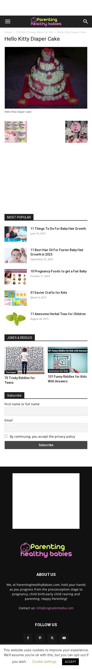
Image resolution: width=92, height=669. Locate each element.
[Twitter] (52, 638)
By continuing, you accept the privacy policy (42, 436)
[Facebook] (27, 638)
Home (8, 32)
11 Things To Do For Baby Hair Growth (58, 228)
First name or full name (22, 404)
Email (8, 420)
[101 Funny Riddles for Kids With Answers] (68, 360)
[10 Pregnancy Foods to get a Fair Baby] (15, 276)
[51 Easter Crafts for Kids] (15, 298)
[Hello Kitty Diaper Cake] (46, 108)
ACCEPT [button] (70, 661)
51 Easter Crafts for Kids (48, 292)
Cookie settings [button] (44, 661)
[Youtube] (64, 638)
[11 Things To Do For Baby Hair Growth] (15, 234)
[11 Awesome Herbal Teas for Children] (15, 319)
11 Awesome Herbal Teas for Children (58, 314)
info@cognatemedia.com (54, 608)
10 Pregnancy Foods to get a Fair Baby (58, 271)
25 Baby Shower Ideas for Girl (34, 32)
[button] (7, 22)
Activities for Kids (58, 370)
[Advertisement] (46, 7)
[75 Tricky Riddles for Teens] (24, 360)
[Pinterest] (40, 638)
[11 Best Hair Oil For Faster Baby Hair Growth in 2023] (15, 255)
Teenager (11, 372)
